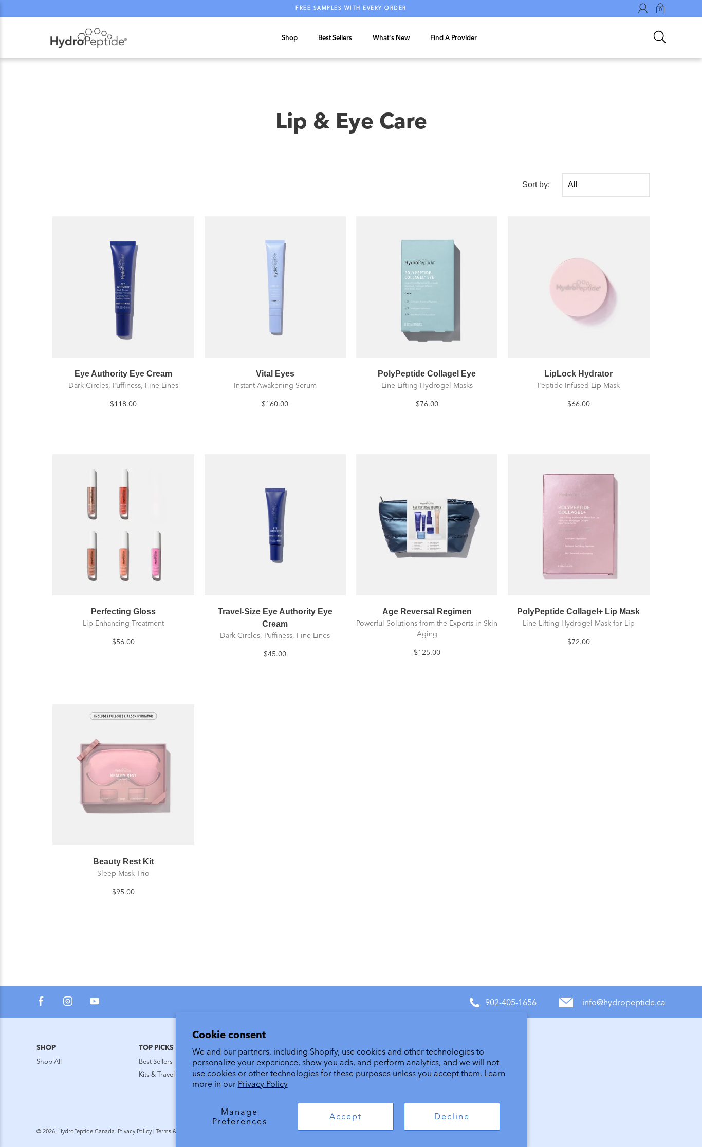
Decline (452, 1116)
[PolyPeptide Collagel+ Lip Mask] (578, 524)
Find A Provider (453, 38)
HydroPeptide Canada (86, 1131)
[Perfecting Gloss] (123, 524)
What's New (391, 38)
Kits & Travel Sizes (165, 1074)
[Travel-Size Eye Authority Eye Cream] (275, 524)
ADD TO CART (123, 345)
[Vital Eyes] (275, 287)
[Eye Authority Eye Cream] (123, 287)
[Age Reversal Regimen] (426, 524)
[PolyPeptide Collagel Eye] (426, 287)
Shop (290, 38)
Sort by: (536, 184)
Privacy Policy (263, 1084)
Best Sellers (335, 38)
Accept (345, 1116)
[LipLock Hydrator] (578, 287)
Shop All (49, 1061)
